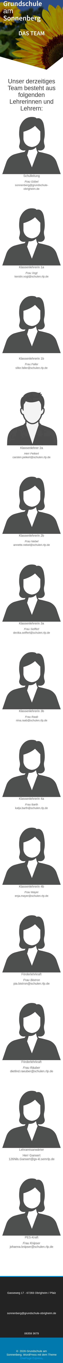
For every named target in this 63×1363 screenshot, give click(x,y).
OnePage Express (31, 1358)
